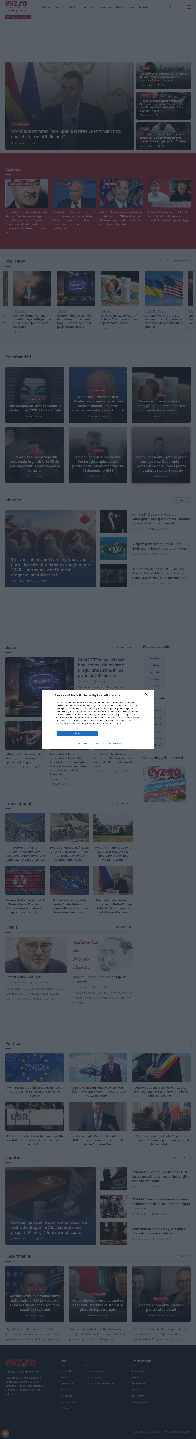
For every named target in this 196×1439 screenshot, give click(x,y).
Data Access (98, 743)
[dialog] (98, 719)
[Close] (147, 695)
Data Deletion (82, 743)
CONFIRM (77, 733)
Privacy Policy (114, 743)
